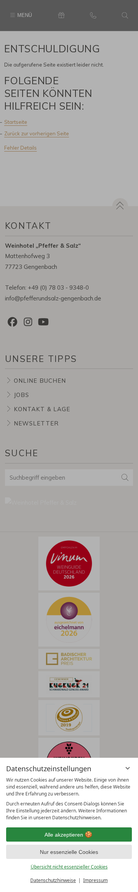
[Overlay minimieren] (127, 768)
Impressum (95, 880)
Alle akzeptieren (63, 835)
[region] (69, 799)
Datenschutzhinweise (53, 880)
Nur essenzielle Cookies (69, 852)
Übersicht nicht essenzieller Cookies (69, 867)
